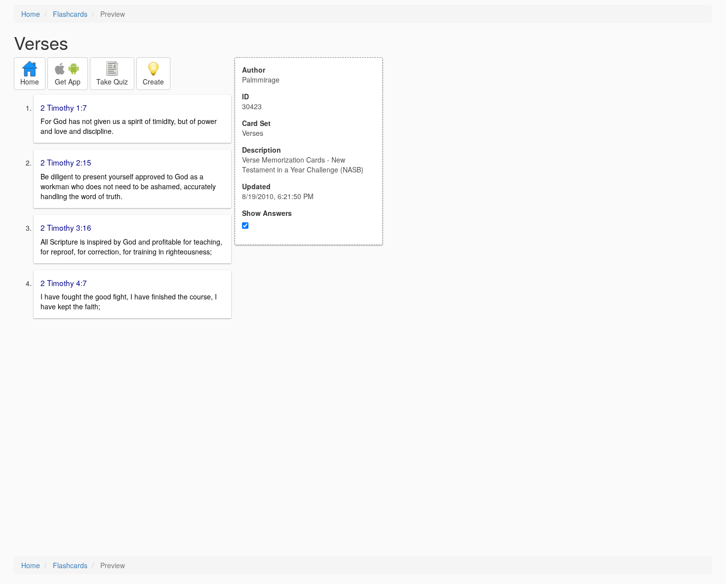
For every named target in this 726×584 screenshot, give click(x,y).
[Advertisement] (314, 342)
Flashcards (70, 14)
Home (30, 14)
